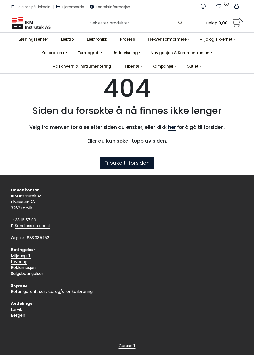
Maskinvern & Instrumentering (81, 66)
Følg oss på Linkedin (33, 6)
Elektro (67, 39)
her (172, 127)
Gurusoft (127, 346)
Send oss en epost (32, 226)
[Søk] (180, 23)
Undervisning (125, 52)
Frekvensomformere (167, 39)
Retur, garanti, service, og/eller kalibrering (52, 291)
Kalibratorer (53, 52)
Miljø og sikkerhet (216, 39)
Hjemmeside (73, 6)
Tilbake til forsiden (127, 162)
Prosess (127, 39)
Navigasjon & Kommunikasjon (180, 52)
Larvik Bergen (18, 312)
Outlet (193, 66)
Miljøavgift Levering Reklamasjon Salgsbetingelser (27, 264)
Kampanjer (163, 66)
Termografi (88, 52)
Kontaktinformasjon (112, 6)
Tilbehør (131, 66)
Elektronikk (97, 39)
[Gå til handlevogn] (236, 24)
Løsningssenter (33, 39)
